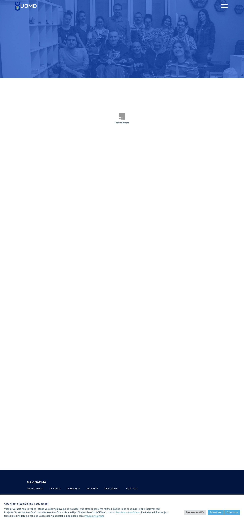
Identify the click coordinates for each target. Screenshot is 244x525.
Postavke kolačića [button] (195, 512)
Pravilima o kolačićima (128, 512)
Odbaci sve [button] (232, 512)
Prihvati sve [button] (216, 512)
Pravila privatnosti (94, 515)
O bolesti (73, 488)
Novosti (92, 488)
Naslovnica (35, 488)
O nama (55, 488)
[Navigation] (224, 6)
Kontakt (132, 488)
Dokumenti (111, 488)
